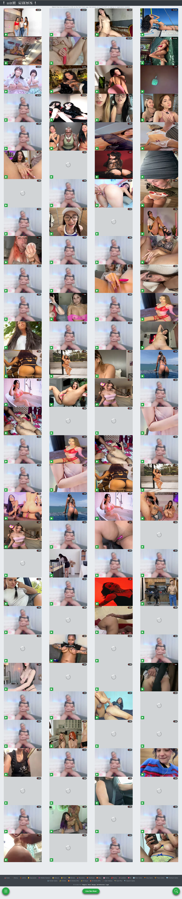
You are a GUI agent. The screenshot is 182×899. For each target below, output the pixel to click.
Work (89, 884)
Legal (107, 884)
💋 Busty (114, 878)
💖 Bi (129, 878)
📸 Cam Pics (118, 881)
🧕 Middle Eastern (44, 878)
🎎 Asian (7, 878)
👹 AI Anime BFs (95, 881)
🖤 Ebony (15, 878)
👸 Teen (63, 878)
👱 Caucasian (32, 878)
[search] (176, 891)
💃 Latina (23, 878)
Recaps (94, 884)
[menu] (5, 891)
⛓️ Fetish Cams (52, 881)
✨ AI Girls (62, 881)
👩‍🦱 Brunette (81, 878)
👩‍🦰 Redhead (90, 878)
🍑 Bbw (98, 878)
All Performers (101, 884)
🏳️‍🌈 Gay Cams (148, 878)
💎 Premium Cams (172, 878)
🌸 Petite (106, 878)
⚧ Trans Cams (159, 878)
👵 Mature (55, 878)
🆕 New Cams (137, 878)
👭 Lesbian (122, 878)
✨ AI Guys (84, 881)
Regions (84, 884)
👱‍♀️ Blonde (71, 878)
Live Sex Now (91, 891)
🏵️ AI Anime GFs (73, 881)
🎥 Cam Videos (107, 881)
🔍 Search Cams (129, 881)
